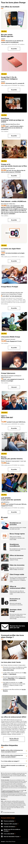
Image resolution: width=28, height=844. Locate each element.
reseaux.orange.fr (6, 777)
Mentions (3, 799)
